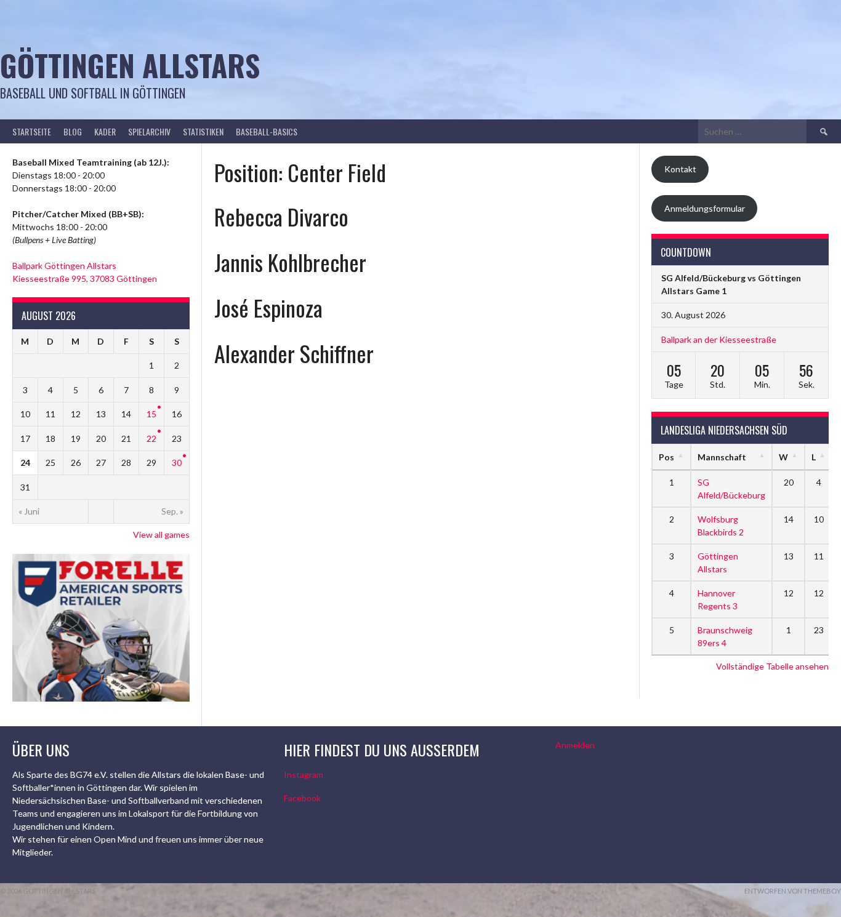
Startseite (31, 131)
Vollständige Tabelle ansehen (772, 666)
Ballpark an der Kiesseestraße (718, 339)
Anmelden (575, 745)
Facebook (302, 798)
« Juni (28, 511)
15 (151, 414)
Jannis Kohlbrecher (290, 262)
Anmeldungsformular (704, 208)
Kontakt (680, 169)
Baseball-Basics (266, 131)
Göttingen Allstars (130, 65)
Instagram (303, 774)
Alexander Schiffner (294, 353)
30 (177, 462)
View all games (161, 534)
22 (151, 438)
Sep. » (172, 511)
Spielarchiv (149, 131)
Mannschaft (722, 457)
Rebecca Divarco (281, 216)
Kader (105, 131)
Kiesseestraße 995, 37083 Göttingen (84, 278)
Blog (72, 131)
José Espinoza (268, 307)
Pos (666, 457)
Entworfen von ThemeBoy (792, 891)
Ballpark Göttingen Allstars (64, 265)
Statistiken (203, 131)
